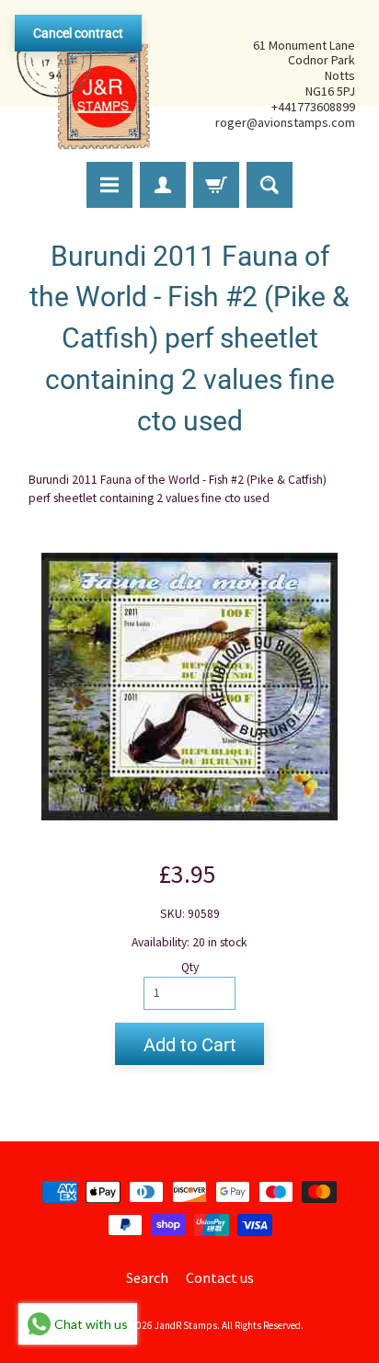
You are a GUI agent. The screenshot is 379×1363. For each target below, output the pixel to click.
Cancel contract (78, 33)
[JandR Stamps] (84, 84)
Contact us (220, 1277)
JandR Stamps (186, 1325)
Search (147, 1277)
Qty (190, 967)
